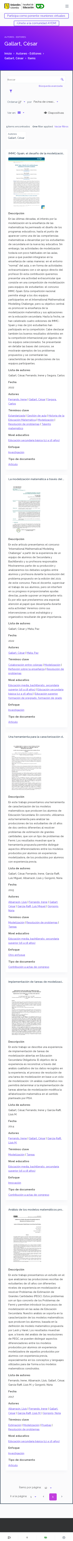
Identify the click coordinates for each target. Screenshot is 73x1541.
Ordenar (12, 102)
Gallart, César (37, 399)
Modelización (46, 419)
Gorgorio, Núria (52, 1413)
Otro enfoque (16, 954)
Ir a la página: (18, 1496)
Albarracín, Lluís (17, 901)
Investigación (16, 452)
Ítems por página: (30, 1487)
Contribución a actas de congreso (28, 966)
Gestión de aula (36, 415)
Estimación (14, 1425)
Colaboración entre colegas (25, 664)
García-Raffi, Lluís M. (29, 1413)
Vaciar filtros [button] (61, 126)
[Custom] (9, 1537)
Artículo (13, 464)
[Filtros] (11, 91)
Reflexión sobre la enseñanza (26, 669)
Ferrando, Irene (17, 399)
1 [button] (53, 1496)
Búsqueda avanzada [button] (51, 85)
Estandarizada (16, 415)
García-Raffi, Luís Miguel (31, 906)
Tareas (12, 926)
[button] (43, 1496)
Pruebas (46, 1425)
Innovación (14, 1182)
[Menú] (67, 6)
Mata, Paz (32, 652)
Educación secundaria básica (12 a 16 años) (34, 440)
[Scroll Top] (64, 1537)
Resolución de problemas (24, 424)
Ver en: (12, 112)
